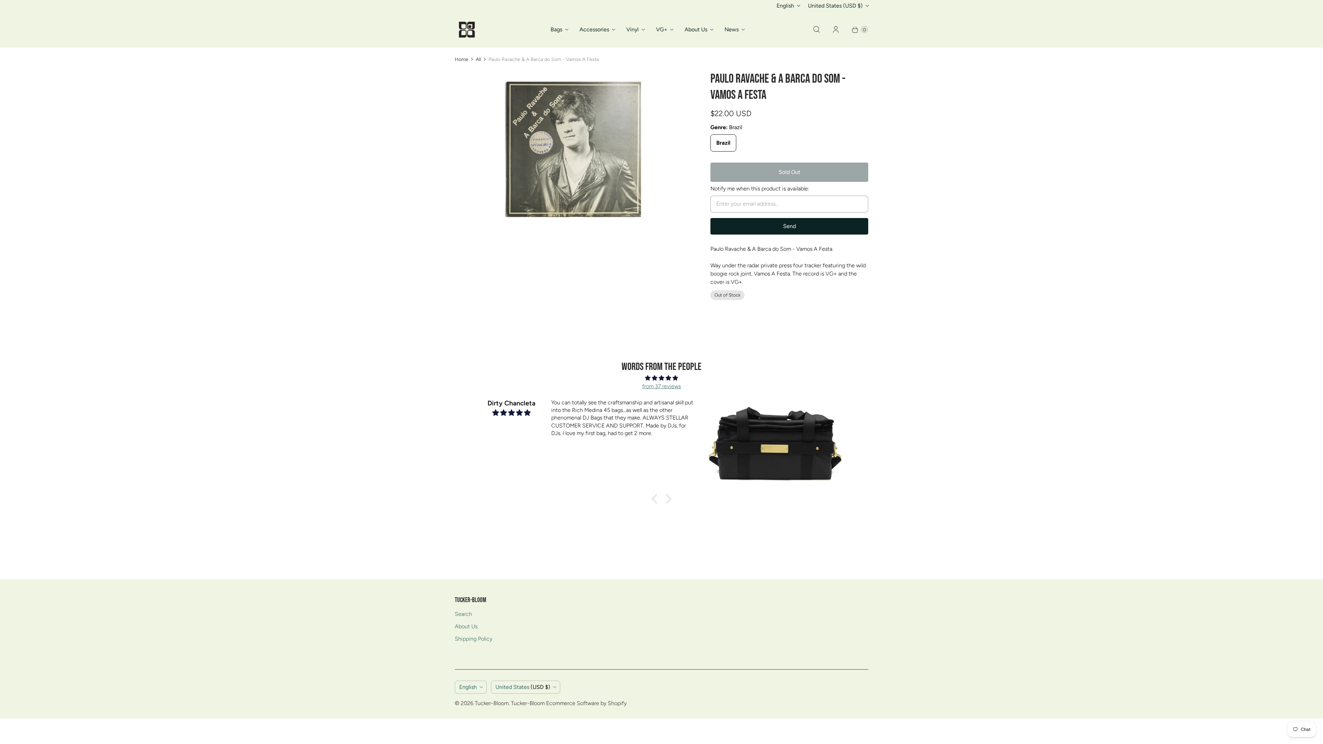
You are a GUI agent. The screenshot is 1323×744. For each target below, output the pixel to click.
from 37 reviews (661, 386)
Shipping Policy (473, 639)
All (478, 59)
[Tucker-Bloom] (467, 30)
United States (835, 5)
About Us (696, 29)
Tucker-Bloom (492, 703)
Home (461, 59)
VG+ (661, 29)
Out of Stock (727, 295)
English (785, 5)
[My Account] (835, 29)
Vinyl (632, 29)
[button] (656, 499)
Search (463, 614)
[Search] (816, 29)
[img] (661, 378)
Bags (556, 29)
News (732, 29)
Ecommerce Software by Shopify (586, 703)
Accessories (594, 29)
